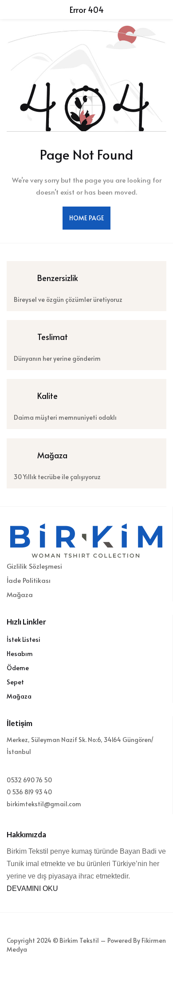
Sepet (15, 682)
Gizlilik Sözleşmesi (34, 565)
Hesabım (20, 653)
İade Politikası (29, 580)
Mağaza (20, 594)
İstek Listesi (23, 639)
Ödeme (18, 668)
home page (86, 218)
